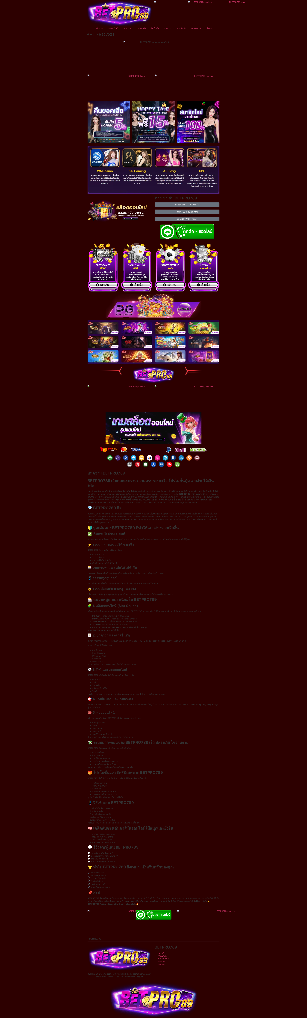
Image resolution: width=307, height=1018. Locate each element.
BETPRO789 (95, 939)
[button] (153, 939)
